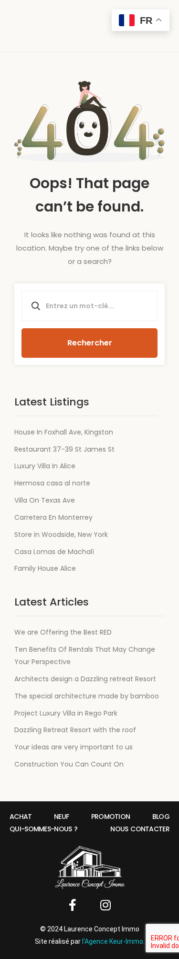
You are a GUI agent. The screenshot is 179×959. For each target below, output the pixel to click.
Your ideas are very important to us (73, 747)
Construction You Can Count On (69, 764)
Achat (21, 816)
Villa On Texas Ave (44, 500)
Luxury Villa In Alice (44, 466)
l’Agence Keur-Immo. (113, 941)
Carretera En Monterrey (53, 517)
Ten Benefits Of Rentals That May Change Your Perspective (84, 655)
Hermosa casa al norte (52, 483)
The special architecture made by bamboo (86, 696)
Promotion (110, 816)
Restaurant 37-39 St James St (64, 449)
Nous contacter (139, 829)
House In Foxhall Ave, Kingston (63, 432)
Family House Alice (45, 568)
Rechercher (89, 342)
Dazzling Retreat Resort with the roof (75, 730)
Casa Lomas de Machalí (54, 551)
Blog (160, 816)
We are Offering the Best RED (63, 632)
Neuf (61, 816)
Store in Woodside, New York (61, 534)
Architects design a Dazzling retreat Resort (85, 679)
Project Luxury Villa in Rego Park (65, 713)
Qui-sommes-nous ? (44, 829)
